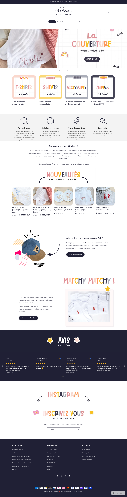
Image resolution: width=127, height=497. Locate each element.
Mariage (50, 459)
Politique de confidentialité (21, 456)
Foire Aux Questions (88, 456)
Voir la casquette (75, 254)
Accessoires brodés (53, 456)
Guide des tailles (87, 459)
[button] (14, 12)
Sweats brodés (52, 453)
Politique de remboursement (21, 459)
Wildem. (51, 491)
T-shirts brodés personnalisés (18, 103)
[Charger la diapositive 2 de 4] (62, 70)
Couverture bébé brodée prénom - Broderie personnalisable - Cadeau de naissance (42, 210)
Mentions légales (18, 449)
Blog (48, 469)
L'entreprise (86, 453)
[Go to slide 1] (62, 376)
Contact (15, 469)
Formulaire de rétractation (20, 466)
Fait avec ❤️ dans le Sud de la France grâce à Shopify (68, 491)
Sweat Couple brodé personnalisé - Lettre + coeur (103, 209)
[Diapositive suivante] (72, 70)
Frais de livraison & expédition (22, 463)
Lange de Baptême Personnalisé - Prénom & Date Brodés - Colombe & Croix (20, 210)
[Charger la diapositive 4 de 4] (67, 70)
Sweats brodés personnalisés (45, 103)
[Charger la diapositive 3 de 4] (65, 70)
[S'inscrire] (78, 430)
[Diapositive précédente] (55, 70)
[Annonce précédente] (13, 2)
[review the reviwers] (29, 359)
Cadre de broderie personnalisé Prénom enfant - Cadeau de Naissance (63, 209)
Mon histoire (86, 449)
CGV (13, 453)
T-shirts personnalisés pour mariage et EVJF (102, 103)
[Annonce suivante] (114, 2)
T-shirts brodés (52, 449)
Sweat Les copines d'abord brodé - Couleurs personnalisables (83, 209)
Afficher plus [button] (9, 372)
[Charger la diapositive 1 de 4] (59, 70)
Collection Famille (28, 318)
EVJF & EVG (51, 463)
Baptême (50, 466)
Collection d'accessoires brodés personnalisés (75, 103)
